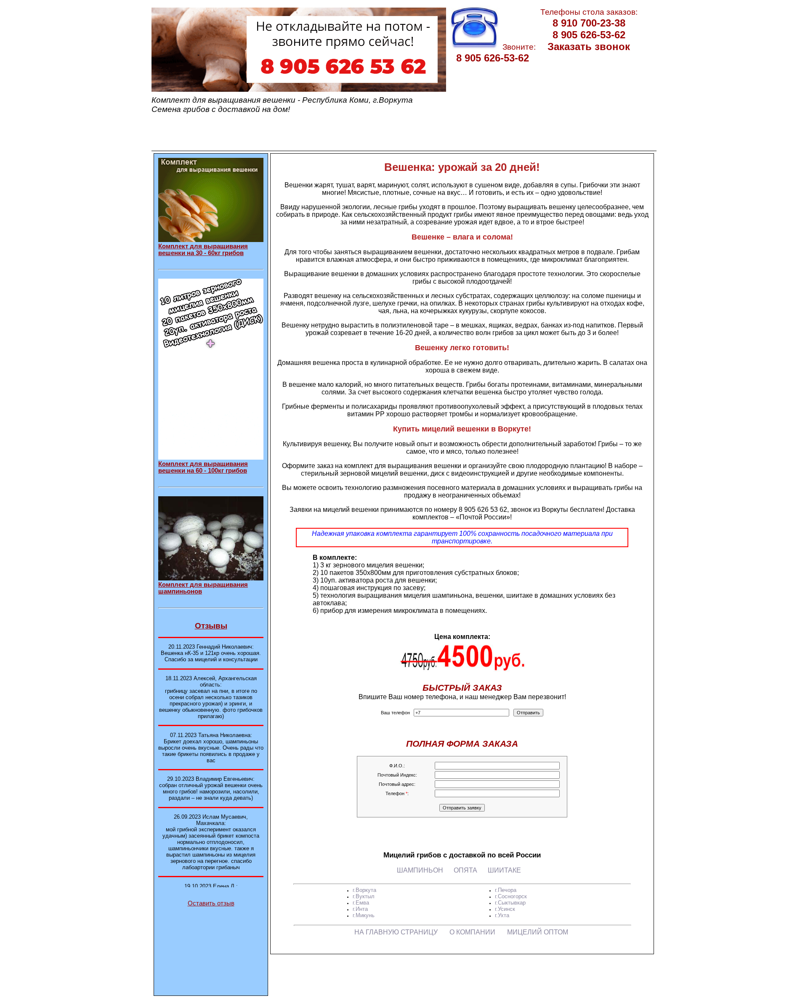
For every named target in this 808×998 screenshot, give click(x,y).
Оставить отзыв (211, 903)
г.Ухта (502, 915)
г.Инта (360, 909)
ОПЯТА (465, 870)
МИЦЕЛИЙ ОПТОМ (537, 932)
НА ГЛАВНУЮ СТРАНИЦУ (396, 932)
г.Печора (505, 890)
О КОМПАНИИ (472, 932)
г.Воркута (364, 890)
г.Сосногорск (511, 896)
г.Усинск (505, 909)
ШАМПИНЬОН (420, 870)
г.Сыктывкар (510, 903)
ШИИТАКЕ (504, 870)
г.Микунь (364, 915)
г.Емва (361, 903)
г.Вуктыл (364, 896)
